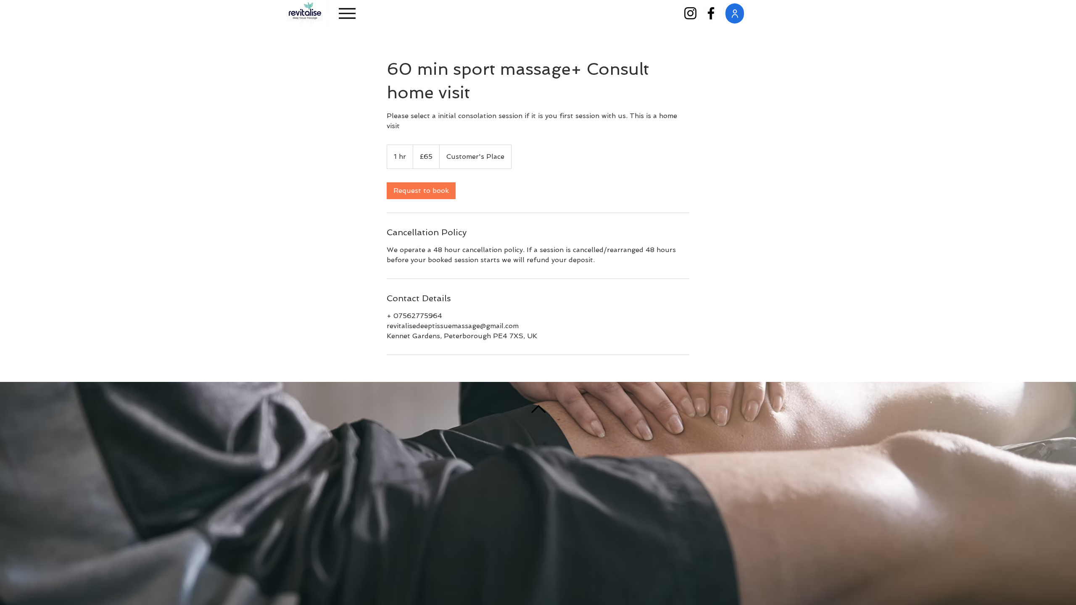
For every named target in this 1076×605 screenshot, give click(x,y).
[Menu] (347, 13)
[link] (421, 190)
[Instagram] (690, 13)
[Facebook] (711, 13)
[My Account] (734, 13)
